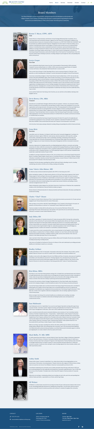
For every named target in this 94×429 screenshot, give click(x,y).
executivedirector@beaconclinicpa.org (21, 419)
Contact (83, 2)
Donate (77, 2)
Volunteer (69, 2)
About (56, 2)
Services (63, 2)
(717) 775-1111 (15, 416)
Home (51, 2)
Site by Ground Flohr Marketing (25, 426)
